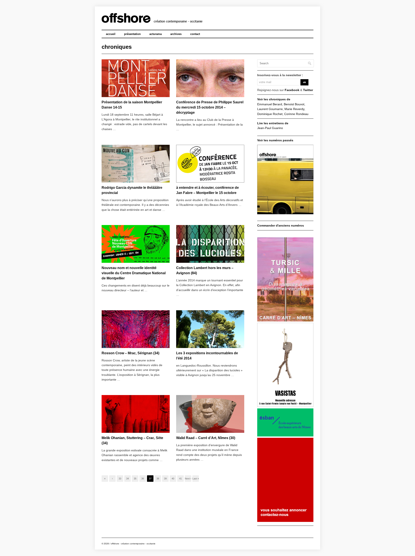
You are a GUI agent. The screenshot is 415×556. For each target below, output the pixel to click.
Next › (188, 478)
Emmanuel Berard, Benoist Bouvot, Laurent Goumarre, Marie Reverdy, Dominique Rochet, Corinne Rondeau (282, 109)
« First (104, 479)
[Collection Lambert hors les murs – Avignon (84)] (210, 244)
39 (165, 478)
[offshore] (169, 20)
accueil (110, 34)
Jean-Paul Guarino (270, 128)
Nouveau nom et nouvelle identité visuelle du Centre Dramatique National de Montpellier (134, 273)
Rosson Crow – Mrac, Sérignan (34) (130, 353)
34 (127, 478)
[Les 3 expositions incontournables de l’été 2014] (210, 329)
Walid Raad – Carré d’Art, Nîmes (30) (205, 438)
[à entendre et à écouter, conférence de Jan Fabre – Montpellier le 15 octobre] (210, 164)
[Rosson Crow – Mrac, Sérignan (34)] (136, 329)
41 (180, 478)
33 (120, 478)
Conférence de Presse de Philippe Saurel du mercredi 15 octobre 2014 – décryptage (209, 107)
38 (157, 478)
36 (142, 478)
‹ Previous (112, 479)
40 (173, 478)
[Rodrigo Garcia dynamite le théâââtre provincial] (136, 164)
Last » (195, 478)
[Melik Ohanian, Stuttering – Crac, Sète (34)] (136, 414)
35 (135, 478)
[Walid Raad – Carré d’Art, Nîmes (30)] (210, 414)
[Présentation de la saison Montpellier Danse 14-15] (136, 78)
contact (195, 34)
